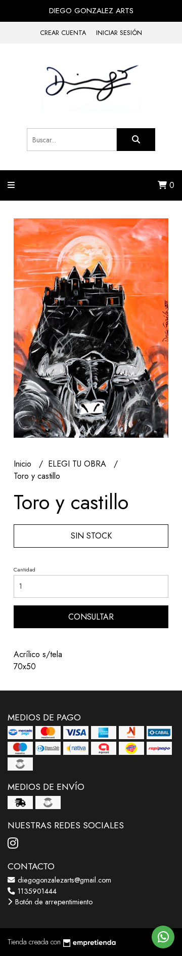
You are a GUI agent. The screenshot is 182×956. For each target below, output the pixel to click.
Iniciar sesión (119, 32)
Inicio (24, 464)
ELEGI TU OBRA (78, 464)
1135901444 (36, 891)
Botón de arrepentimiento (53, 902)
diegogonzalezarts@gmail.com (63, 880)
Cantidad (24, 569)
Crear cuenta (63, 32)
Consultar (91, 617)
